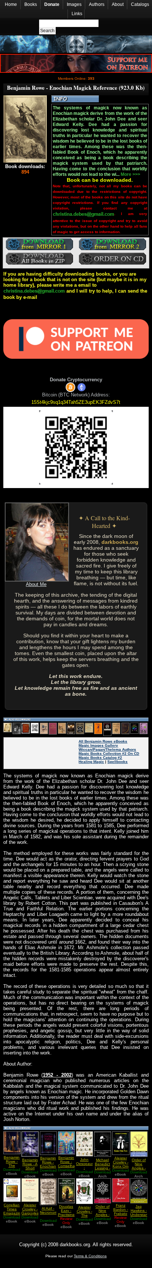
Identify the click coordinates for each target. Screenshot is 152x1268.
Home (11, 4)
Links (77, 13)
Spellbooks (117, 762)
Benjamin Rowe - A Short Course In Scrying (30, 1168)
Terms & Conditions (90, 1256)
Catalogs (140, 4)
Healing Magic (91, 762)
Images (74, 4)
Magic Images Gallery (98, 745)
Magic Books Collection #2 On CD (109, 753)
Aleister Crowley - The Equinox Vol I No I (84, 1215)
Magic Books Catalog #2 (100, 758)
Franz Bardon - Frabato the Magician (120, 1213)
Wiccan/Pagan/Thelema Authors (107, 749)
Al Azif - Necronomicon (52, 1210)
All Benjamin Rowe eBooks (103, 741)
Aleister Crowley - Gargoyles (30, 1209)
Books (30, 4)
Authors (96, 4)
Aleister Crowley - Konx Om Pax (120, 1164)
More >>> (130, 174)
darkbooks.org (119, 542)
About (118, 4)
